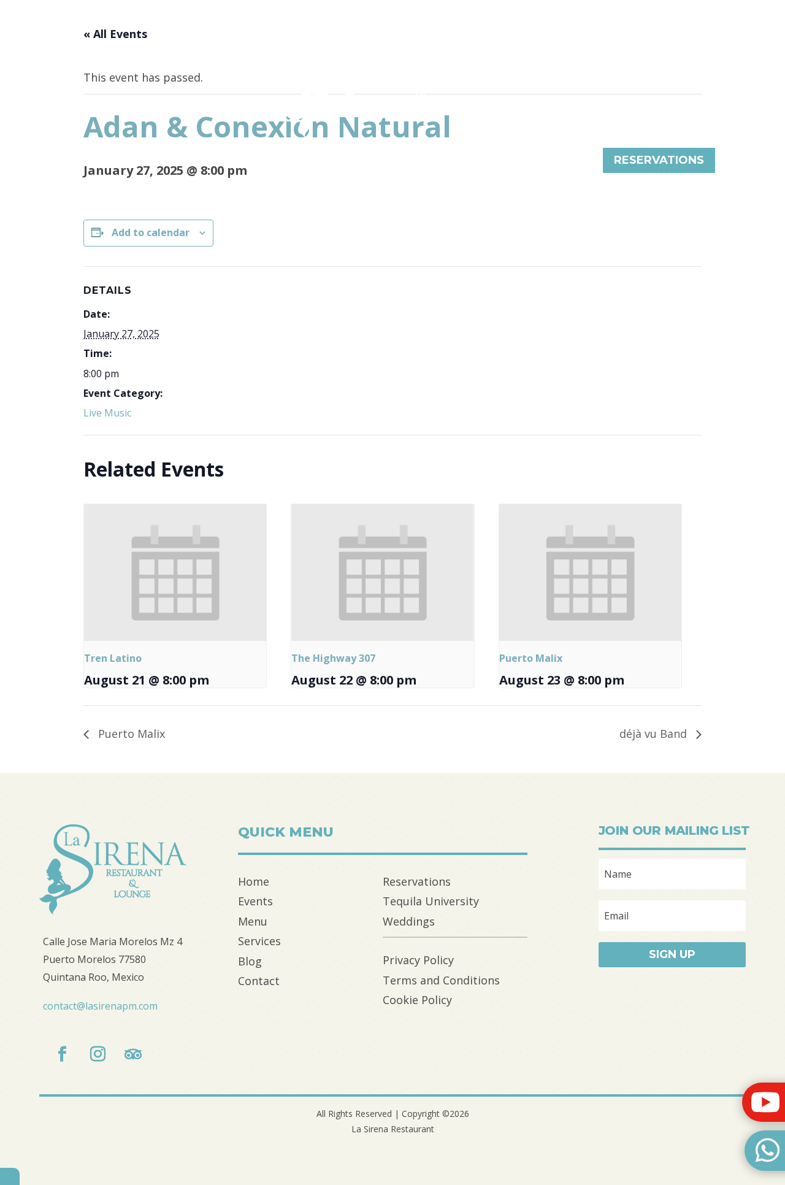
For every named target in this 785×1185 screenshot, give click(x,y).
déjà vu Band (654, 733)
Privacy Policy (418, 960)
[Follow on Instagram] (97, 1054)
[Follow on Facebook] (62, 1054)
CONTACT (552, 161)
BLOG (399, 161)
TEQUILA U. (181, 161)
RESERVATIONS (659, 160)
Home (253, 881)
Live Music (107, 413)
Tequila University (431, 901)
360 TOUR (469, 161)
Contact (259, 980)
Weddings (409, 921)
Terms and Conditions (441, 980)
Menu (252, 921)
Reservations (417, 881)
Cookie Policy (417, 999)
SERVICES (329, 161)
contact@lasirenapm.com (100, 1006)
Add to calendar (151, 232)
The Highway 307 (333, 658)
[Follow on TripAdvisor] (133, 1054)
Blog (250, 961)
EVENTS (98, 161)
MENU (257, 161)
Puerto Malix (530, 658)
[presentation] (175, 572)
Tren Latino (113, 658)
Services (259, 941)
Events (255, 901)
